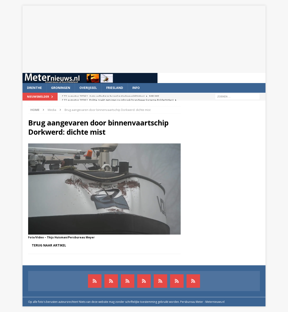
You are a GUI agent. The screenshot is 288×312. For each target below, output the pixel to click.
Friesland (114, 88)
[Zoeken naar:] (237, 96)
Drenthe (34, 88)
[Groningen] (127, 281)
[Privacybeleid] (177, 281)
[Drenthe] (111, 281)
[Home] (144, 281)
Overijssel (88, 88)
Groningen (60, 88)
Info (136, 88)
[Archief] (94, 281)
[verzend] (193, 281)
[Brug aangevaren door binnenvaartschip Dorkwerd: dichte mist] (104, 232)
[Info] (160, 281)
